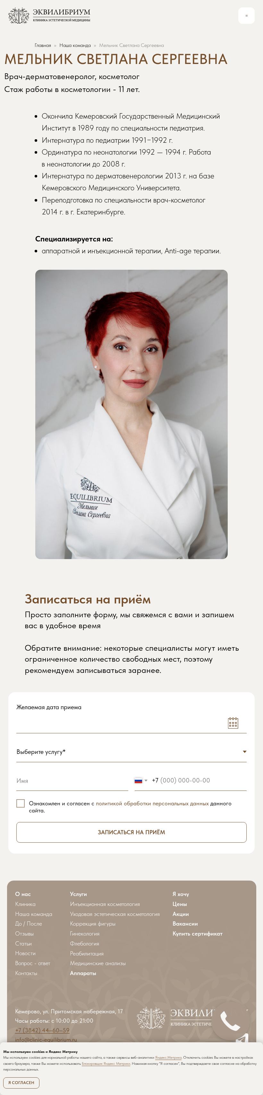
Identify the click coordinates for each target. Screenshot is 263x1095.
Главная (43, 45)
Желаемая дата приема (48, 707)
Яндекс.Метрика (168, 1057)
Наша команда (75, 45)
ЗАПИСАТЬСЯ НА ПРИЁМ (131, 832)
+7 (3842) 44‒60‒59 (42, 1030)
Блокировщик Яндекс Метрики (106, 1063)
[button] (246, 15)
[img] (49, 15)
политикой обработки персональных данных (152, 803)
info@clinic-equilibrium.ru (46, 1039)
